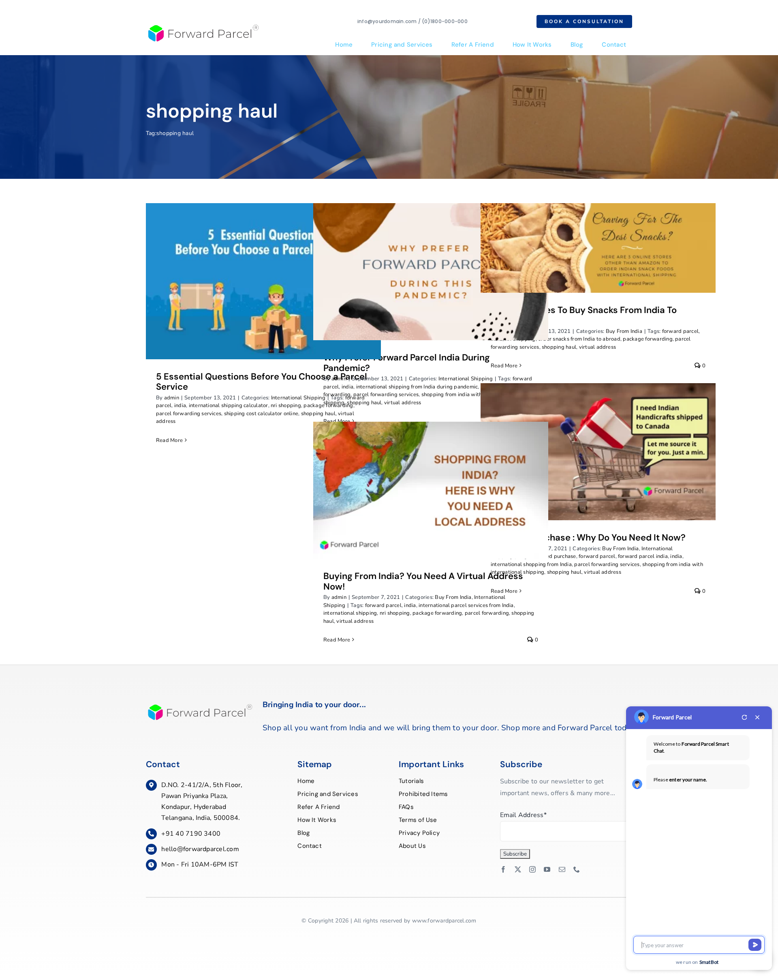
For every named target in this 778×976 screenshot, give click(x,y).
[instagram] (532, 869)
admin (171, 397)
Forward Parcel (672, 717)
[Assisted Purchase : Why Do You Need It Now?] (598, 451)
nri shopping (286, 405)
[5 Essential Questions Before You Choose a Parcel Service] (263, 281)
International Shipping (298, 397)
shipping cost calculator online (261, 413)
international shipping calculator (228, 405)
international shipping (350, 613)
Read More (169, 440)
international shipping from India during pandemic (417, 386)
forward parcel (680, 331)
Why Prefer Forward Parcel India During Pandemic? (406, 363)
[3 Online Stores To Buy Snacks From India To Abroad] (598, 247)
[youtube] (547, 869)
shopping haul (364, 402)
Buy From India (624, 331)
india (180, 405)
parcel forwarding (487, 613)
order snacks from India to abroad (579, 339)
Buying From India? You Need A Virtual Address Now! (423, 581)
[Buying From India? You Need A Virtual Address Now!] (430, 490)
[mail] (562, 869)
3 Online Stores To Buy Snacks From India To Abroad (584, 315)
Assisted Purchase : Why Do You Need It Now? (588, 537)
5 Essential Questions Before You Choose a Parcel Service (261, 382)
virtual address (402, 402)
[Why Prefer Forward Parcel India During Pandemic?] (430, 271)
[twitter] (518, 869)
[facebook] (503, 869)
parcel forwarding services (188, 413)
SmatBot (709, 962)
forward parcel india (643, 556)
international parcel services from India (466, 605)
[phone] (576, 869)
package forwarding (647, 339)
